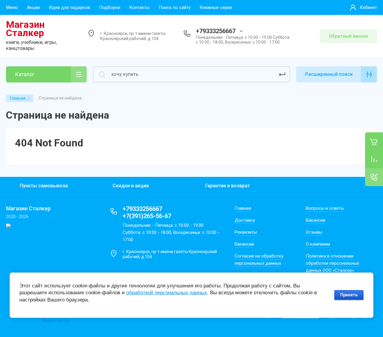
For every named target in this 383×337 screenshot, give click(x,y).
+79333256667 (215, 31)
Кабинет (368, 7)
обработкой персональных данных (166, 292)
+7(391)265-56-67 (147, 216)
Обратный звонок (348, 36)
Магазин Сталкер (25, 29)
